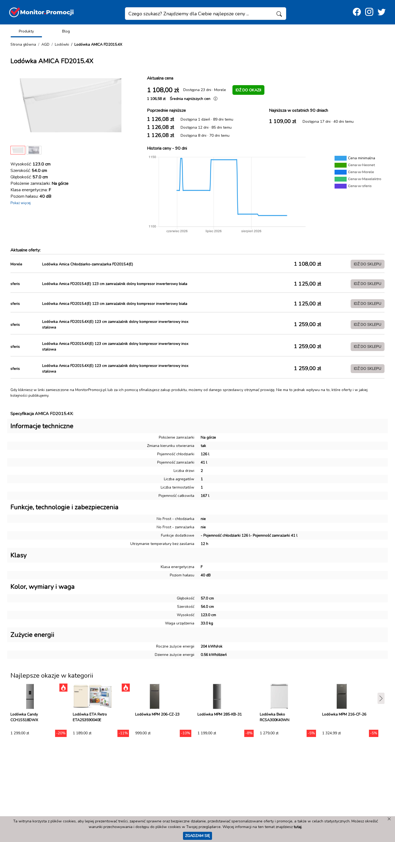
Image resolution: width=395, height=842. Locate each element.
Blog (66, 31)
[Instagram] (369, 12)
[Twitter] (381, 12)
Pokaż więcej (20, 203)
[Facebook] (357, 12)
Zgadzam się (197, 835)
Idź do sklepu (367, 264)
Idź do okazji (248, 90)
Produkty (26, 31)
